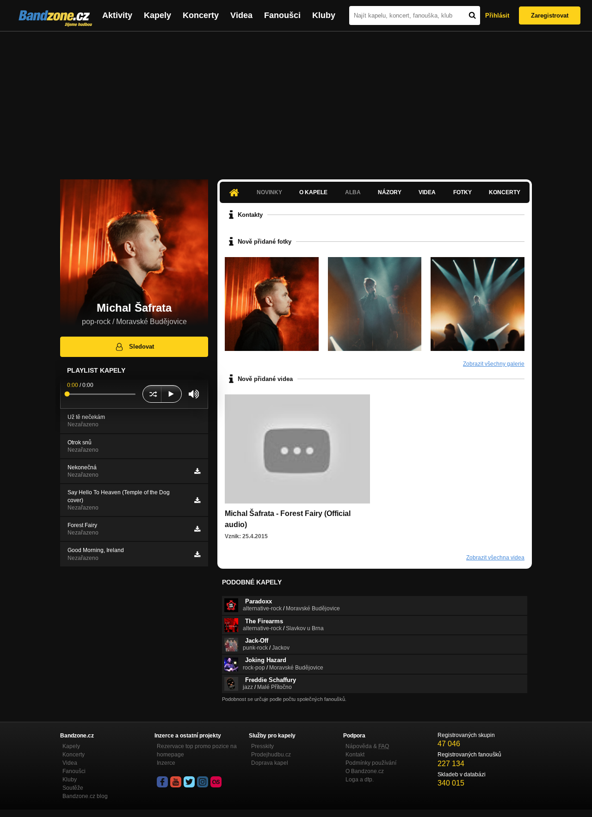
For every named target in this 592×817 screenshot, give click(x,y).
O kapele (313, 192)
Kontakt (354, 754)
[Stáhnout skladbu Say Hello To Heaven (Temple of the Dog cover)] (197, 500)
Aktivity (117, 15)
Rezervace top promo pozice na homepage (197, 750)
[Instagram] (202, 781)
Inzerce (166, 763)
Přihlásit (497, 15)
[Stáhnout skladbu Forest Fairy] (197, 529)
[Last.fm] (216, 781)
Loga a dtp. (359, 779)
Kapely (157, 15)
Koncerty (201, 15)
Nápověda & (367, 746)
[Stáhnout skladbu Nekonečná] (197, 471)
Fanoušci (282, 15)
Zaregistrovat (549, 15)
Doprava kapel (269, 763)
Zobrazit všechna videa (495, 557)
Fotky (462, 192)
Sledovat (141, 346)
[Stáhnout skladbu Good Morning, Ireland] (197, 554)
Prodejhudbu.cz (271, 754)
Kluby (323, 15)
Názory (389, 192)
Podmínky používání (370, 763)
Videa (241, 15)
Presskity (262, 746)
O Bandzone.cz (364, 771)
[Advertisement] (296, 101)
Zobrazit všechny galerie (493, 364)
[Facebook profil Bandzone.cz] (162, 781)
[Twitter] (189, 781)
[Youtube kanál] (175, 781)
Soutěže (72, 788)
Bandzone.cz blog (85, 796)
